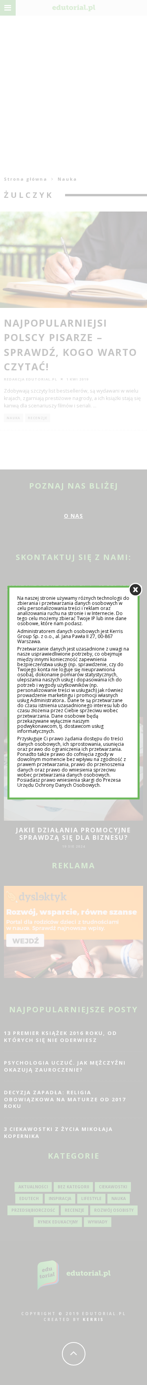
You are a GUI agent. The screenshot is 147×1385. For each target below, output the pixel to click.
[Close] (135, 589)
